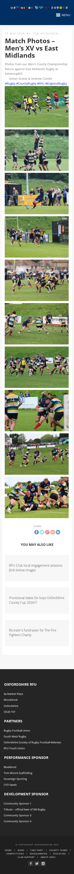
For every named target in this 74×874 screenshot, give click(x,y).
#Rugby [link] (10, 83)
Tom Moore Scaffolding (18, 773)
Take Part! (36, 850)
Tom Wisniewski (46, 33)
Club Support (26, 857)
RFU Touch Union (14, 748)
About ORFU (48, 857)
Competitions (15, 853)
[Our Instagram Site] (43, 863)
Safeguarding (38, 853)
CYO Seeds (10, 785)
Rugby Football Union (17, 730)
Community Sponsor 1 (17, 803)
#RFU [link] (40, 83)
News (21, 850)
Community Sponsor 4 (17, 821)
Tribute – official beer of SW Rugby (24, 809)
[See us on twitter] (36, 863)
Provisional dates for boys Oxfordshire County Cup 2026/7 (36, 600)
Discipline (59, 853)
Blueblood (10, 767)
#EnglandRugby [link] (56, 83)
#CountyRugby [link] (26, 83)
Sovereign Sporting (15, 779)
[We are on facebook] (30, 863)
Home (8, 850)
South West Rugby (15, 736)
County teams (58, 850)
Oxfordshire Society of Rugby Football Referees (32, 742)
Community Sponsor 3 (17, 815)
